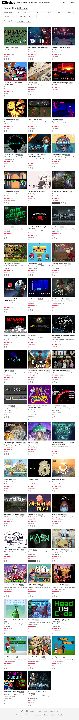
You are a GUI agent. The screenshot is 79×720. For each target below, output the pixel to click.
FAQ (39, 711)
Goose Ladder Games (10, 696)
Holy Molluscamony (59, 371)
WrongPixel (55, 231)
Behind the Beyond (34, 657)
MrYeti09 (31, 340)
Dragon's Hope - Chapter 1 (13, 443)
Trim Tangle (55, 554)
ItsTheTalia (7, 124)
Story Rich (32, 16)
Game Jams (33, 2)
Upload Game (45, 2)
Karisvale (31, 443)
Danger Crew (32, 264)
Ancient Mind (32, 514)
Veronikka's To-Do (34, 191)
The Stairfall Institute (58, 375)
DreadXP (6, 196)
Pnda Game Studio (57, 519)
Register (73, 2)
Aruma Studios (8, 519)
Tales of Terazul (57, 514)
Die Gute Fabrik (56, 159)
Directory (38, 715)
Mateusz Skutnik (9, 159)
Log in (64, 2)
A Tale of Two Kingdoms (60, 191)
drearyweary (32, 554)
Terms (46, 715)
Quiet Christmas (9, 657)
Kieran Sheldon (32, 484)
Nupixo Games (8, 305)
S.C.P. (30, 335)
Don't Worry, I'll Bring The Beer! (15, 620)
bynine (6, 52)
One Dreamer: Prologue (60, 83)
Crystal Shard (56, 196)
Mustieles (7, 231)
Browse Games (22, 2)
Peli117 (6, 554)
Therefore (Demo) (58, 550)
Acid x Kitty (31, 194)
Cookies (60, 715)
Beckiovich (55, 52)
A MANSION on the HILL (12, 335)
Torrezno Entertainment (59, 589)
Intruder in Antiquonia (11, 514)
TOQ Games (7, 375)
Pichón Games (8, 89)
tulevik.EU (7, 626)
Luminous (31, 479)
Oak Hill (30, 83)
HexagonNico (32, 519)
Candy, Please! (57, 657)
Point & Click (68, 13)
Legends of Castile (58, 585)
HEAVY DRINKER (34, 585)
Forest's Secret (9, 47)
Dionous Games (8, 589)
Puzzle (7, 16)
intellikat (30, 589)
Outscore (7, 227)
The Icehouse (8, 484)
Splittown (22, 8)
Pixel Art (58, 13)
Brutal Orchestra (10, 119)
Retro (13, 16)
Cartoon (31, 13)
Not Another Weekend (12, 585)
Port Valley (56, 227)
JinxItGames (55, 268)
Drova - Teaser (33, 119)
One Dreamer (32, 299)
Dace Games (55, 410)
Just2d (30, 124)
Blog (45, 711)
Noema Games (32, 161)
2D (25, 13)
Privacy (53, 715)
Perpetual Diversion (58, 303)
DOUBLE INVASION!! (11, 692)
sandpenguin (32, 375)
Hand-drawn (41, 13)
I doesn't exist (8, 191)
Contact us (54, 711)
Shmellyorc (7, 410)
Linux (28, 21)
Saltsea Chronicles (58, 155)
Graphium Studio (33, 698)
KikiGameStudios (9, 447)
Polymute (55, 119)
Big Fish (6, 371)
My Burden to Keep (58, 299)
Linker (54, 124)
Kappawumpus (56, 449)
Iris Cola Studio (32, 87)
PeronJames (31, 233)
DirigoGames (8, 340)
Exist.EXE (31, 620)
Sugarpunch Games (33, 661)
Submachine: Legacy (11, 155)
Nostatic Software (9, 661)
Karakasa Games (33, 412)
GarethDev (55, 85)
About (32, 711)
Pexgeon (7, 406)
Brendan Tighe (32, 447)
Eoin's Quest (8, 479)
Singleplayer (22, 16)
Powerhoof (31, 52)
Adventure (17, 13)
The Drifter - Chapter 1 (36, 47)
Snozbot (6, 268)
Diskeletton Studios (58, 342)
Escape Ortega (57, 406)
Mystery (50, 13)
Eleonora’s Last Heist (59, 47)
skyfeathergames (33, 624)
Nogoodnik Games (57, 484)
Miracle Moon (56, 626)
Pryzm (30, 550)
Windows (21, 21)
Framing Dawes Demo (59, 264)
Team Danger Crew (33, 268)
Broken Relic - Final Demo (37, 371)
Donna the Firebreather (12, 550)
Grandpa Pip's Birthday (12, 264)
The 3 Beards (56, 479)
